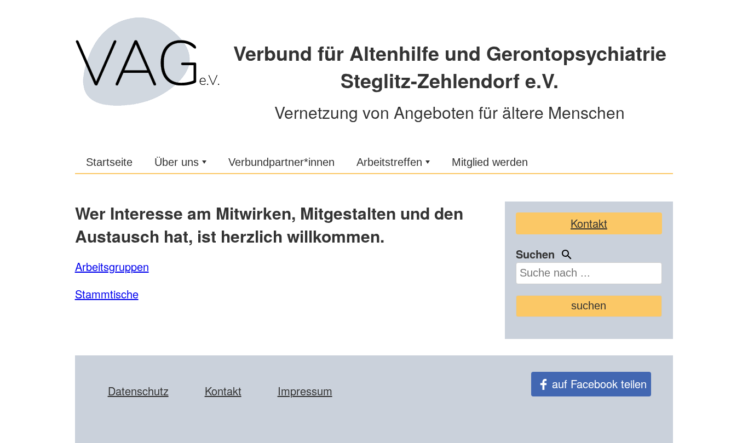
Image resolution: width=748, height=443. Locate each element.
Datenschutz (138, 391)
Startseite (109, 162)
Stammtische (107, 294)
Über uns (176, 162)
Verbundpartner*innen (281, 162)
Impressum (305, 391)
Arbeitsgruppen (112, 266)
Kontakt (589, 223)
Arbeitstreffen (389, 162)
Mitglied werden (490, 162)
